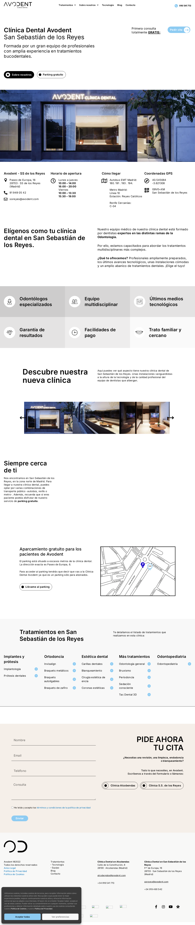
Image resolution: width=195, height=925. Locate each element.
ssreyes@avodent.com (24, 199)
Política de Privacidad (15, 871)
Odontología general (132, 663)
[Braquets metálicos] (74, 670)
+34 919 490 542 (153, 889)
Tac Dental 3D (128, 694)
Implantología (12, 669)
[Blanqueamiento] (111, 670)
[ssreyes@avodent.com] (5, 199)
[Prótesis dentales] (36, 675)
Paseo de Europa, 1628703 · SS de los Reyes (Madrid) (25, 183)
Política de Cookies (14, 874)
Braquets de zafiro (56, 687)
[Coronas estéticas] (111, 688)
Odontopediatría (167, 663)
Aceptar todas (22, 916)
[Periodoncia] (149, 677)
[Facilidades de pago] (74, 332)
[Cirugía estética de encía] (111, 679)
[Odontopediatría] (189, 664)
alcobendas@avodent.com (112, 875)
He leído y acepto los (52, 807)
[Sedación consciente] (149, 686)
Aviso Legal (10, 868)
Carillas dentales (92, 663)
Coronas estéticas (93, 687)
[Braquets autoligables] (74, 679)
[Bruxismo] (149, 670)
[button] (23, 418)
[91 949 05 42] (5, 193)
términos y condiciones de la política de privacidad (64, 807)
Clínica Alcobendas (123, 785)
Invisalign (50, 663)
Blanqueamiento (92, 670)
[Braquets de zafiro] (74, 688)
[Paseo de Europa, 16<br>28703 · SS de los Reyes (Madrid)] (5, 180)
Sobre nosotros (22, 74)
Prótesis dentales (15, 675)
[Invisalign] (74, 664)
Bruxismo (125, 670)
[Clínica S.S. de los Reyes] (144, 785)
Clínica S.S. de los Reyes (165, 785)
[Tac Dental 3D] (149, 694)
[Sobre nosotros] (8, 75)
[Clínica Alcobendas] (105, 785)
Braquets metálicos (56, 670)
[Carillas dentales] (111, 664)
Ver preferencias (60, 916)
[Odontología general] (149, 664)
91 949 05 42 (18, 192)
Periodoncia (126, 677)
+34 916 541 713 (106, 883)
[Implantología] (36, 669)
